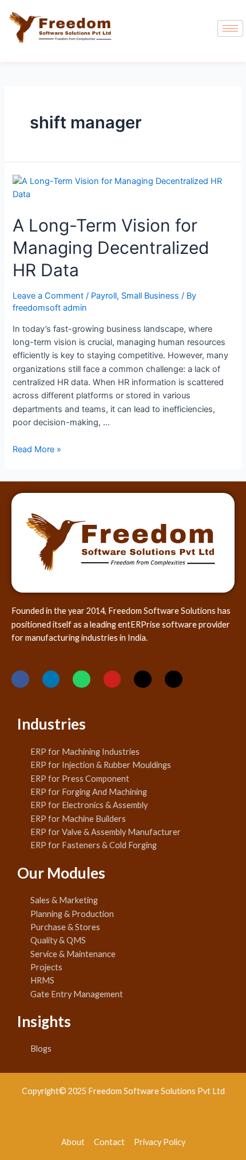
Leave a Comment (48, 296)
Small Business (150, 296)
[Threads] (173, 679)
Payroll (104, 296)
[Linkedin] (51, 679)
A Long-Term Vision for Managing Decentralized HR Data (111, 247)
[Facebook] (20, 679)
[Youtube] (112, 679)
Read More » (37, 449)
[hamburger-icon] (230, 28)
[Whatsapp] (81, 679)
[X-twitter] (143, 679)
